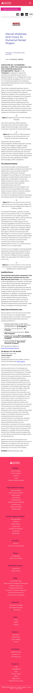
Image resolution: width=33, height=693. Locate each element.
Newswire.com (16, 654)
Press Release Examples (16, 607)
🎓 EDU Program (16, 609)
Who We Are (16, 634)
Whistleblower (16, 533)
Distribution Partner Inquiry (16, 680)
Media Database (16, 495)
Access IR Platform (16, 519)
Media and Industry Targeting (16, 502)
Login (16, 666)
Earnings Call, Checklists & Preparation (16, 590)
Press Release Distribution (16, 492)
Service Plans (16, 568)
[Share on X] (22, 14)
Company (16, 624)
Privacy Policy (19, 688)
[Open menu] (30, 3)
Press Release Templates (16, 605)
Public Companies (16, 471)
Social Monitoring (16, 504)
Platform (16, 622)
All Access (16, 543)
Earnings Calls (16, 526)
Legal (16, 478)
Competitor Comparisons (16, 585)
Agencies (16, 475)
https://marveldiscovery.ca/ (10, 348)
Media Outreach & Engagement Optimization (16, 583)
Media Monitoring (16, 499)
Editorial (16, 676)
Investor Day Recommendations (16, 595)
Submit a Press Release (16, 558)
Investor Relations (16, 639)
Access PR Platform (16, 490)
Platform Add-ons (16, 570)
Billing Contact (16, 678)
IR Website (16, 521)
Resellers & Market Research (16, 480)
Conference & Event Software (16, 545)
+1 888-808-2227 (16, 669)
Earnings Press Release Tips (16, 592)
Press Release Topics (16, 581)
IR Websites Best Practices (16, 588)
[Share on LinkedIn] (26, 14)
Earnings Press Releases (16, 528)
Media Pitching (16, 497)
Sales (16, 671)
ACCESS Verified (16, 509)
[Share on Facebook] (17, 14)
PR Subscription (16, 556)
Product (16, 620)
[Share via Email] (31, 14)
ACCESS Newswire (16, 652)
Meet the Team (16, 637)
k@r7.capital (21, 361)
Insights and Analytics (16, 506)
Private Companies (16, 473)
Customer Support (16, 673)
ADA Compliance (16, 524)
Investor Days (16, 531)
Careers (16, 641)
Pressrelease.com (16, 656)
